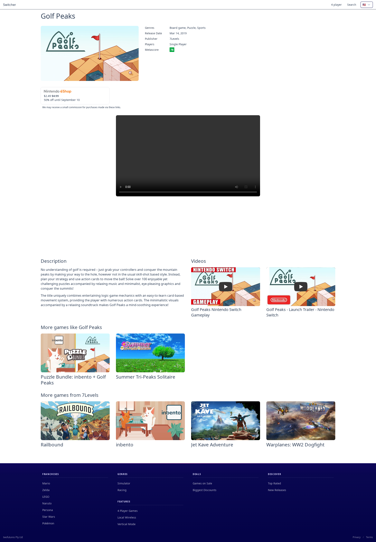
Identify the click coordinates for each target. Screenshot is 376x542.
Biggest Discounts (204, 490)
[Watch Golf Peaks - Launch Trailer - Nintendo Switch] (300, 286)
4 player (336, 4)
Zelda (46, 490)
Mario (46, 483)
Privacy (357, 537)
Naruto (47, 503)
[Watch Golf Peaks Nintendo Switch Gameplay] (225, 286)
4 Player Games (128, 511)
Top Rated (274, 483)
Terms (369, 537)
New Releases (277, 490)
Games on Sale (202, 483)
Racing (122, 490)
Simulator (124, 483)
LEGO (45, 496)
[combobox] (367, 5)
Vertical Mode (127, 524)
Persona (47, 510)
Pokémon (48, 523)
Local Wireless (127, 517)
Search (351, 4)
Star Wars (48, 516)
